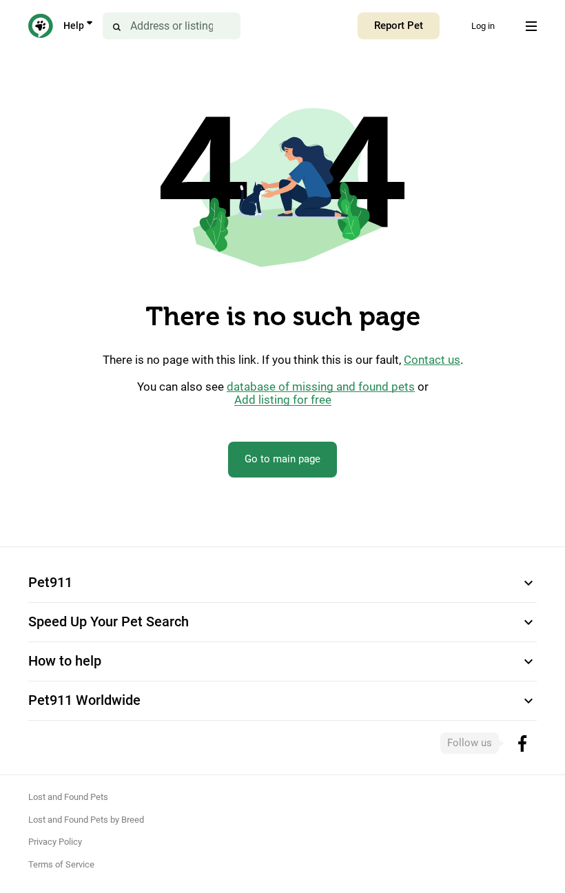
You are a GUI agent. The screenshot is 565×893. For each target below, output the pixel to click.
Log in (483, 26)
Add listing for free (282, 400)
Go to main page (282, 459)
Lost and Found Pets (68, 797)
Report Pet (398, 25)
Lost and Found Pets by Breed (86, 819)
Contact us (432, 360)
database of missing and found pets (321, 386)
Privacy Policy (55, 841)
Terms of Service (61, 864)
